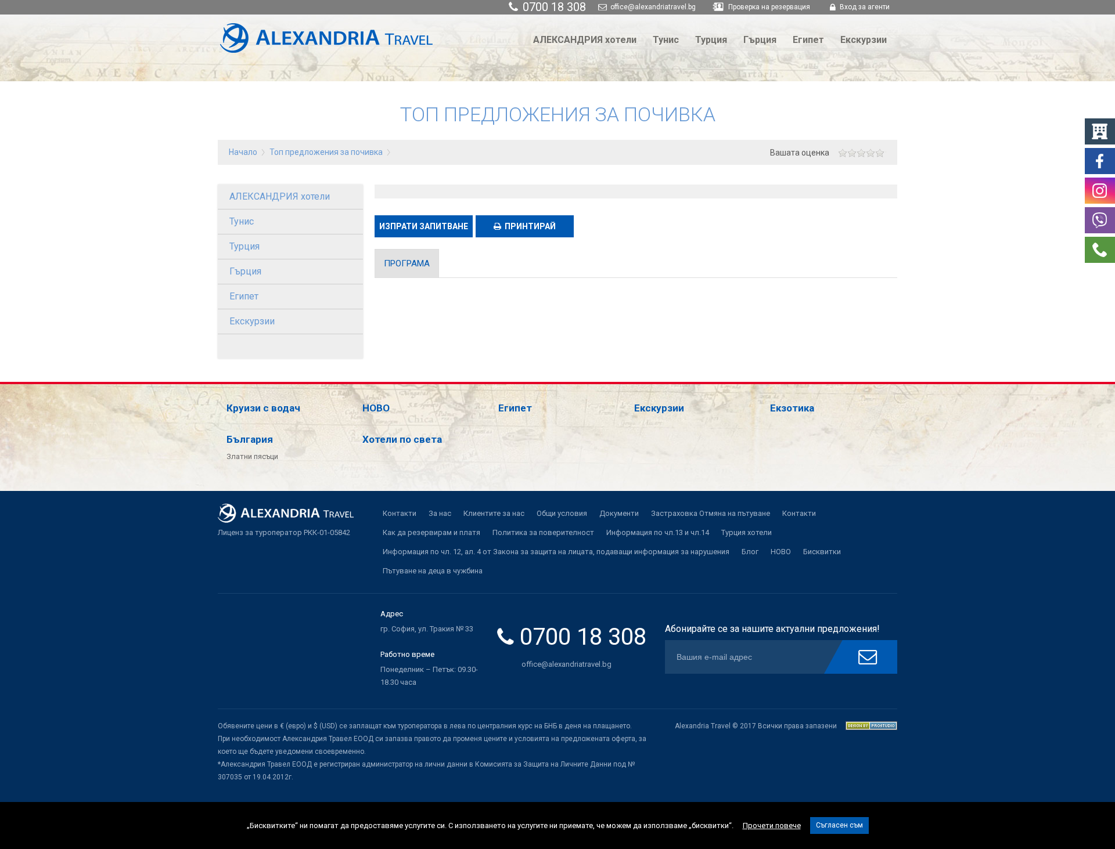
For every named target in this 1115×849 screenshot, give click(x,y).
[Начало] (332, 52)
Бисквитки (822, 551)
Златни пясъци (252, 456)
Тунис (666, 39)
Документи (619, 513)
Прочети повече (772, 825)
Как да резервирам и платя (431, 532)
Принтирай (530, 226)
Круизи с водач (263, 408)
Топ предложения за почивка (326, 152)
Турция (711, 39)
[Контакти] (1100, 259)
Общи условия (562, 513)
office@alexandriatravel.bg (652, 7)
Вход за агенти (864, 7)
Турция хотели (746, 532)
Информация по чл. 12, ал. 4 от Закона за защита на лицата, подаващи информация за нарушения (556, 551)
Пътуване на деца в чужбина (433, 570)
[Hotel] (1100, 141)
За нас (440, 513)
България (249, 439)
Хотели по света (402, 439)
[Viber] (1100, 230)
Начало (243, 152)
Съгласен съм (839, 825)
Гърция (759, 39)
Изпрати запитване (423, 226)
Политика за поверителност (543, 532)
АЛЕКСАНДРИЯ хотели (584, 39)
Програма (407, 263)
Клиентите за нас (493, 513)
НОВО (376, 408)
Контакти (399, 513)
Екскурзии (863, 39)
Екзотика (792, 408)
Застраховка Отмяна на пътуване (710, 513)
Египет (808, 39)
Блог (750, 551)
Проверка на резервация (769, 7)
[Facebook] (1100, 170)
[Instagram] (1100, 200)
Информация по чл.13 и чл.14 (657, 532)
